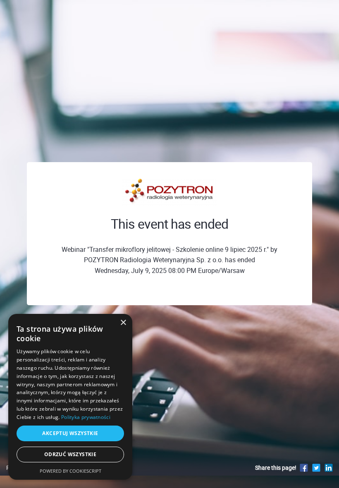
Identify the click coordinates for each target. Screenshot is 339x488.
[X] (316, 467)
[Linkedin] (329, 467)
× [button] (123, 323)
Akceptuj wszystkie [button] (70, 433)
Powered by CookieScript (70, 471)
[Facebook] (304, 467)
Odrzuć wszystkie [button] (70, 454)
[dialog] (70, 397)
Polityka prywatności (85, 417)
